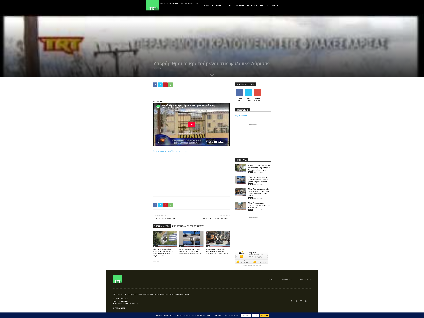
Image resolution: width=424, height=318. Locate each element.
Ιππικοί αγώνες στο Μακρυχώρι (165, 218)
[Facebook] (155, 84)
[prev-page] (154, 260)
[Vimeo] (301, 301)
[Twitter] (160, 84)
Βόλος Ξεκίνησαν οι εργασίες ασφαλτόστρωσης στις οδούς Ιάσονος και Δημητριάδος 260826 (217, 251)
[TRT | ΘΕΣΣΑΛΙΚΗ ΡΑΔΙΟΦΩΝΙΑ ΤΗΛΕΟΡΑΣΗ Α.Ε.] (166, 5)
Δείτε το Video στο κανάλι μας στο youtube (170, 151)
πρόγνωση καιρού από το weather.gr (251, 265)
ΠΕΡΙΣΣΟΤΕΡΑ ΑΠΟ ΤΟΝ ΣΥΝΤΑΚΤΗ (188, 226)
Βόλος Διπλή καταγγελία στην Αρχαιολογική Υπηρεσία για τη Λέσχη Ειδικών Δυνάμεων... (259, 167)
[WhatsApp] (170, 84)
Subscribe (257, 89)
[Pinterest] (165, 84)
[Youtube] (306, 301)
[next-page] (158, 260)
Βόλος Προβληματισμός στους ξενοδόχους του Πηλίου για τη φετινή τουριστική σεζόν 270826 (190, 251)
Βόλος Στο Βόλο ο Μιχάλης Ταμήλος (216, 218)
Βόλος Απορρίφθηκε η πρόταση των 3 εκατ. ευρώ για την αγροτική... (259, 205)
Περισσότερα (241, 115)
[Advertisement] (191, 94)
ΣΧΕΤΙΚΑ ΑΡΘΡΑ (161, 226)
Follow (248, 89)
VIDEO (155, 246)
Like (239, 89)
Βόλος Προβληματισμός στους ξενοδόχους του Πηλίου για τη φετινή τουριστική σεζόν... (259, 179)
